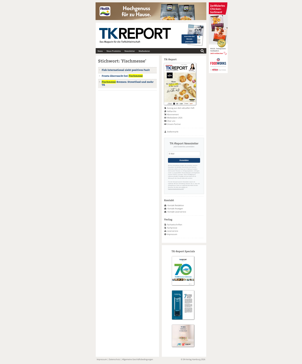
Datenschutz (114, 359)
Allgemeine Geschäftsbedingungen (137, 359)
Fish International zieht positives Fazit (126, 70)
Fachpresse (172, 228)
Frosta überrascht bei (122, 75)
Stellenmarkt (172, 131)
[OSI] (218, 72)
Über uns (171, 121)
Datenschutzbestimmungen (176, 189)
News (100, 51)
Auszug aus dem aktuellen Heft (180, 108)
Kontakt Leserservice (177, 211)
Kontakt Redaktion (176, 205)
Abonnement (173, 114)
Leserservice (172, 231)
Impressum (172, 234)
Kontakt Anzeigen (175, 208)
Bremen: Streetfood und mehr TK (127, 83)
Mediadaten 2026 (174, 117)
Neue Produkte (114, 51)
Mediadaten (144, 51)
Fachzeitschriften (174, 224)
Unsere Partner (174, 124)
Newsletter (129, 51)
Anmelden (184, 160)
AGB (183, 187)
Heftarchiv (171, 111)
